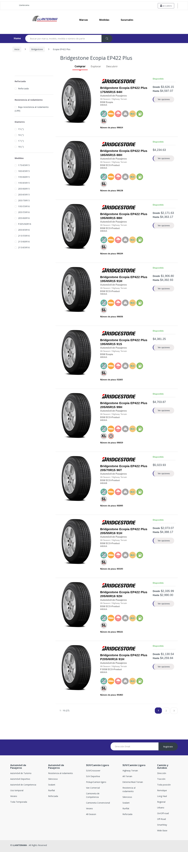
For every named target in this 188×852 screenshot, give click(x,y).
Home (15, 38)
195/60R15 (108, 218)
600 (101, 357)
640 (101, 105)
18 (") (21, 146)
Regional (161, 801)
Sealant (51, 784)
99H (123, 405)
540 (101, 294)
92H (123, 594)
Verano (13, 796)
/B (106, 483)
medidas (104, 19)
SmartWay (162, 824)
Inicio (16, 49)
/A (104, 105)
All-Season (91, 814)
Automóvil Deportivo (20, 779)
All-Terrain (127, 776)
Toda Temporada (18, 801)
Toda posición (164, 784)
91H (123, 279)
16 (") (21, 134)
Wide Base (162, 830)
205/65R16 (24, 229)
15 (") (21, 129)
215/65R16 (24, 247)
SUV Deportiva (93, 776)
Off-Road (161, 819)
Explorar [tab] (96, 66)
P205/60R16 (109, 659)
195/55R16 (24, 206)
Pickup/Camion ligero (96, 782)
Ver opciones (164, 99)
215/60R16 (24, 241)
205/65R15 (108, 407)
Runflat (51, 790)
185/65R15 (108, 155)
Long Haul (162, 796)
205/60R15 (24, 188)
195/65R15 (108, 281)
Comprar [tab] (80, 66)
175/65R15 (108, 92)
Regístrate (168, 746)
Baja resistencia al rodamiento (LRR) (32, 108)
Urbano (160, 807)
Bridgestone (37, 49)
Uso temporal (16, 790)
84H (123, 90)
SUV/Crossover (93, 770)
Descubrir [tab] (112, 66)
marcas (83, 19)
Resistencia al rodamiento (60, 773)
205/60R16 (108, 596)
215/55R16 (24, 235)
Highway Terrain (130, 770)
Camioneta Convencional (98, 802)
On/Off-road (163, 813)
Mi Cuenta (167, 6)
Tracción (161, 779)
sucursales (127, 19)
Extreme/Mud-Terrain (132, 782)
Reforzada (23, 88)
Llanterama (24, 5)
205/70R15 (108, 470)
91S (123, 342)
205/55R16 (108, 533)
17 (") (21, 140)
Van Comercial (93, 787)
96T (123, 468)
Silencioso (53, 779)
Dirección (161, 773)
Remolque (162, 790)
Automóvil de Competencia (23, 784)
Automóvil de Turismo (20, 773)
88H (123, 153)
